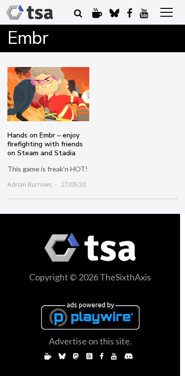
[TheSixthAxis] (29, 12)
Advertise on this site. (90, 341)
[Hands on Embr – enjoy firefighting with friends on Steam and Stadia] (48, 94)
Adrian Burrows (29, 184)
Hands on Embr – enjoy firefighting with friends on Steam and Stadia (45, 144)
